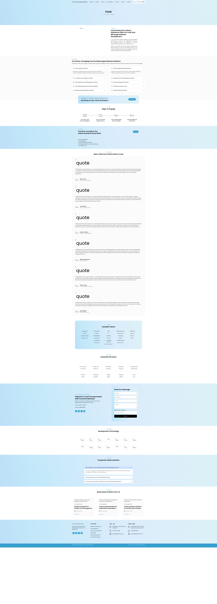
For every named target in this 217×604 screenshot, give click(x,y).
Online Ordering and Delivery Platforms (122, 68)
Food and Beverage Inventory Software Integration (86, 86)
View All (135, 131)
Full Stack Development (95, 535)
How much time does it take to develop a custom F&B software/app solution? (103, 481)
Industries (117, 1)
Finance (83, 376)
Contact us (129, 1)
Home (104, 14)
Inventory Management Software (121, 82)
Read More (76, 514)
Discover (123, 1)
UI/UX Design (93, 532)
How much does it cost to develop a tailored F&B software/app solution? (102, 467)
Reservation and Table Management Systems (123, 78)
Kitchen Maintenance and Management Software (86, 82)
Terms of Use (131, 544)
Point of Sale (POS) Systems (81, 68)
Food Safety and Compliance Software (84, 78)
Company (91, 1)
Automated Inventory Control (120, 86)
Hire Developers (110, 1)
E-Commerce (83, 368)
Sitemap (143, 544)
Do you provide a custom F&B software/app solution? (97, 477)
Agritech (121, 376)
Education (121, 368)
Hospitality (96, 376)
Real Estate (108, 368)
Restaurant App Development (120, 90)
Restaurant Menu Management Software (84, 90)
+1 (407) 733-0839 (82, 405)
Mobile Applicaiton (78, 504)
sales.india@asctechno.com (137, 533)
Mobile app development (96, 526)
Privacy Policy (137, 544)
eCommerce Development (96, 530)
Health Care (95, 368)
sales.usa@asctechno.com (118, 533)
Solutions (97, 1)
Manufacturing (134, 368)
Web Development (94, 528)
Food (134, 376)
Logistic (108, 376)
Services (103, 1)
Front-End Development (96, 537)
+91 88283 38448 (81, 407)
